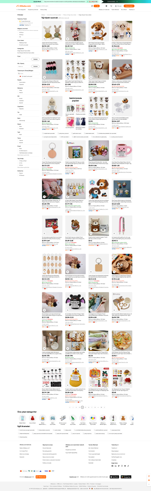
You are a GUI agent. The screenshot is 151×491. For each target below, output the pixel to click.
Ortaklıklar (114, 460)
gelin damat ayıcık (77, 133)
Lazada (75, 483)
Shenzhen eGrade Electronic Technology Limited (122, 172)
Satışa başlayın (115, 451)
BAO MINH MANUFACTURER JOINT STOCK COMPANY (99, 244)
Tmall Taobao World (68, 483)
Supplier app (73, 476)
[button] (92, 6)
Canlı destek (92, 451)
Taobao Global (82, 483)
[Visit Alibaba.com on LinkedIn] (116, 466)
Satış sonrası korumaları (48, 457)
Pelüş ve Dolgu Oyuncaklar (69, 14)
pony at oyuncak (76, 433)
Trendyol (92, 483)
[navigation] (28, 211)
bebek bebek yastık (90, 133)
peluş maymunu (87, 433)
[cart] (111, 6)
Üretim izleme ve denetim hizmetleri (51, 460)
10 (101, 407)
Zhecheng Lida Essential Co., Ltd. (50, 91)
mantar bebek (58, 430)
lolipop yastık (68, 430)
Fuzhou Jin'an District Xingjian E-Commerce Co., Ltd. (52, 173)
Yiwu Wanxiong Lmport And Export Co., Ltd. (122, 54)
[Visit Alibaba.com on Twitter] (119, 466)
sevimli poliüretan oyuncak (101, 430)
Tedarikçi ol (114, 448)
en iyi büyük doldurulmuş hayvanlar (83, 430)
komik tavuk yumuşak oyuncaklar (27, 430)
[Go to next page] (104, 407)
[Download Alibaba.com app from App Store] (114, 476)
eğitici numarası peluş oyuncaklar (81, 136)
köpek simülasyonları (24, 433)
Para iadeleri (91, 457)
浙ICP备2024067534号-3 (115, 488)
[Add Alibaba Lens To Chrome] (41, 476)
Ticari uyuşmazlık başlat (94, 454)
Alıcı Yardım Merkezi (93, 448)
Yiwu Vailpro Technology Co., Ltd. (50, 127)
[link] (149, 476)
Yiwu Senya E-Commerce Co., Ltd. (120, 91)
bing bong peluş (23, 437)
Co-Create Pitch (24, 451)
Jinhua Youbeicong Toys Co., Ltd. (120, 362)
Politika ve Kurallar (47, 463)
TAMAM (35, 59)
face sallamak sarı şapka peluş (99, 136)
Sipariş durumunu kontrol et (118, 454)
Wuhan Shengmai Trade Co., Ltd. (50, 49)
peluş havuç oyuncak (64, 133)
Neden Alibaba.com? (25, 448)
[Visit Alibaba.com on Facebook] (112, 466)
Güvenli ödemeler (47, 448)
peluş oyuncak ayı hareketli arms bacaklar (43, 433)
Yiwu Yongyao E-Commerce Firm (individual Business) (122, 285)
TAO (88, 483)
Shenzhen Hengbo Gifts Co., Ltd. (73, 285)
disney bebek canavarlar (44, 430)
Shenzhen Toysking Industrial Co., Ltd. (74, 89)
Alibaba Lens (28, 476)
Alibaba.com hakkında (25, 444)
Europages (98, 483)
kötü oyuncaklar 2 (65, 136)
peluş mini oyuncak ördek (62, 433)
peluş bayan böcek (116, 430)
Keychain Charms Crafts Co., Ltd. (73, 248)
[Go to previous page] (69, 407)
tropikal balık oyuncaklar (49, 133)
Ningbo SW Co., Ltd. (70, 172)
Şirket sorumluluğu (24, 454)
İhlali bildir (91, 463)
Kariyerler (22, 457)
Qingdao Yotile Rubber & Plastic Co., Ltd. (75, 210)
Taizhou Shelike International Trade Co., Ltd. (99, 395)
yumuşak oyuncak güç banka (50, 136)
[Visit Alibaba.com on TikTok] (128, 466)
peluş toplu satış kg (100, 433)
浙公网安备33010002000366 (101, 488)
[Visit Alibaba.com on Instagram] (122, 466)
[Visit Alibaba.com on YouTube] (125, 466)
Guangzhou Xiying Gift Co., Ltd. (49, 397)
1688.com (59, 483)
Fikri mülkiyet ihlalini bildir (95, 460)
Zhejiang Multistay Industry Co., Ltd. (74, 400)
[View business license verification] (89, 488)
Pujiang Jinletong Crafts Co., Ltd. (50, 244)
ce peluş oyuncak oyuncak (117, 136)
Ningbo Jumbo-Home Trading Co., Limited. (99, 209)
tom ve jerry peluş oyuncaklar (115, 433)
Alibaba (43, 14)
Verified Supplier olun (117, 457)
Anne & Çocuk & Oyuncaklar (54, 14)
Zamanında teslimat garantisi (50, 454)
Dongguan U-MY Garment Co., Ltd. (120, 207)
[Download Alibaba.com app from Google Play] (126, 476)
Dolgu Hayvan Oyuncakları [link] (85, 14)
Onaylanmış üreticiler (71, 449)
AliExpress (53, 483)
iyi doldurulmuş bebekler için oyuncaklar (107, 133)
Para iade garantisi (47, 451)
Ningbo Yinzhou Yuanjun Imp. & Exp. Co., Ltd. (99, 361)
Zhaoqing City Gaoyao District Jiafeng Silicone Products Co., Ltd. (122, 247)
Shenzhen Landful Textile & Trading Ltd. (121, 126)
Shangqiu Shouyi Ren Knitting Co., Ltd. (74, 52)
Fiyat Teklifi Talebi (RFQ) (71, 452)
